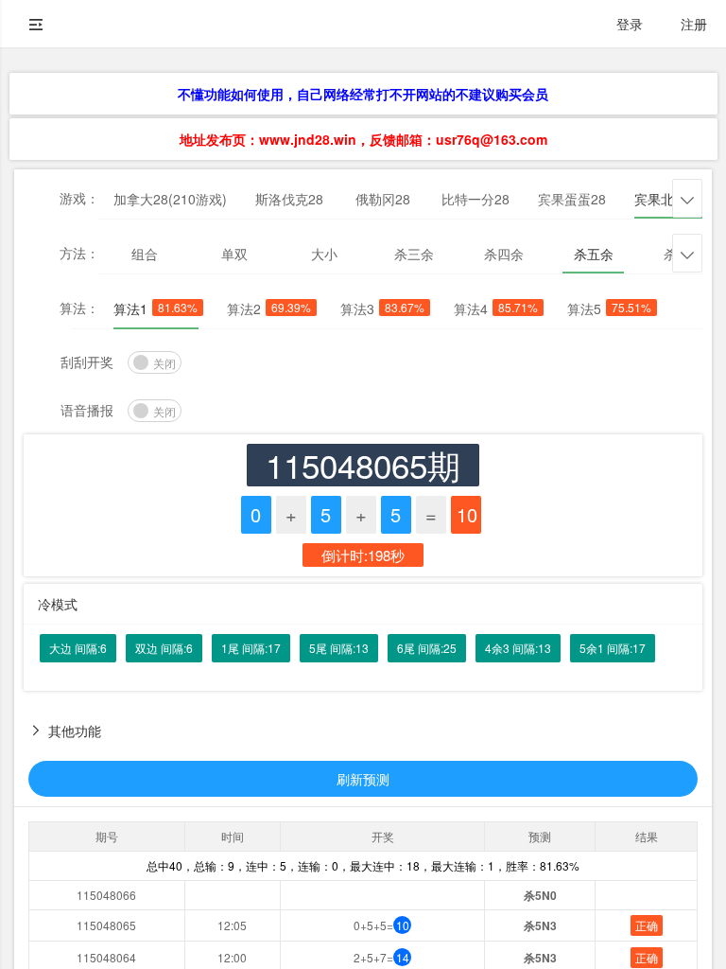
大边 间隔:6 (78, 648)
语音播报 (86, 409)
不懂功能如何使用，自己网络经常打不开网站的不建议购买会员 (363, 93)
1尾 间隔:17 (251, 648)
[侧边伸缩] (35, 23)
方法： (79, 252)
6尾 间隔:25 (427, 648)
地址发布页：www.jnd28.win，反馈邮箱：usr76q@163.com (363, 139)
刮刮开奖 (86, 361)
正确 (646, 925)
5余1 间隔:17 (612, 648)
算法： (79, 307)
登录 (629, 23)
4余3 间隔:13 (518, 648)
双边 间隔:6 (164, 648)
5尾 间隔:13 (339, 648)
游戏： (79, 197)
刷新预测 (363, 778)
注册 (694, 23)
